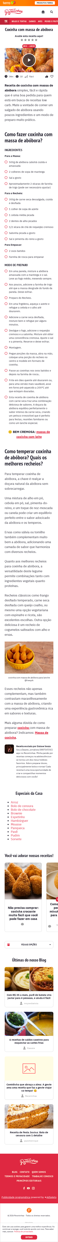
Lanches (32, 46)
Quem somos (39, 1172)
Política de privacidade (23, 1231)
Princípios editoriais (29, 1180)
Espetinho (18, 817)
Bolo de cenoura (22, 806)
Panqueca (18, 828)
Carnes (32, 21)
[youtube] (28, 1188)
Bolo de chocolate (23, 809)
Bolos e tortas (19, 21)
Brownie (16, 813)
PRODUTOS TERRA (45, 3)
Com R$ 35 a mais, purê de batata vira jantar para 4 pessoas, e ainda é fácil (29, 996)
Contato (25, 1172)
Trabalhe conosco (42, 1176)
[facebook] (24, 1188)
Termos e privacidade (17, 1176)
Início (25, 46)
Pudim (15, 835)
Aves (40, 21)
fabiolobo (29, 1222)
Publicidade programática (16, 1197)
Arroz (14, 802)
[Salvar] (39, 865)
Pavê (14, 831)
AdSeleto (51, 1197)
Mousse (16, 824)
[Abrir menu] (43, 12)
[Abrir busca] (51, 12)
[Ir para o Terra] (9, 3)
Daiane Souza (44, 746)
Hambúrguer (19, 820)
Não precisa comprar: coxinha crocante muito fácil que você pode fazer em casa (23, 913)
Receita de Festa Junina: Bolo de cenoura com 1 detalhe (29, 1134)
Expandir (49, 944)
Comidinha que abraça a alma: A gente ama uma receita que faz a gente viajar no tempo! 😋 (29, 1087)
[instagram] (33, 1188)
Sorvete (16, 839)
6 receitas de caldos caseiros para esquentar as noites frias (29, 1041)
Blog (14, 1172)
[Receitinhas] (14, 11)
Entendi (29, 1237)
